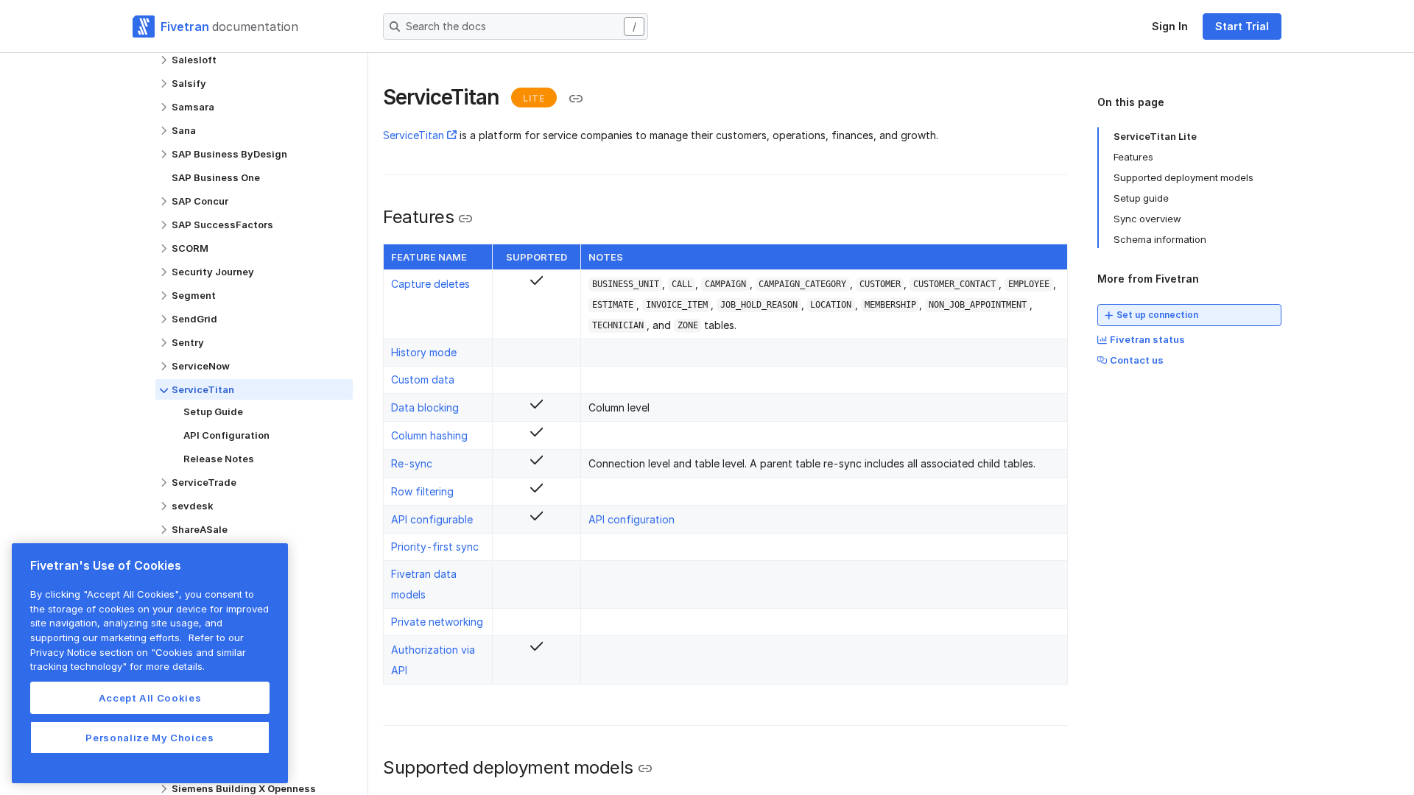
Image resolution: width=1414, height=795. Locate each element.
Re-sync (411, 463)
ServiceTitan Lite (1155, 136)
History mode (424, 352)
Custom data (422, 379)
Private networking (437, 621)
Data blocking (425, 407)
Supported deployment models (1183, 177)
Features (1133, 157)
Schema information (1160, 239)
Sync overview (1147, 219)
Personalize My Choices (149, 737)
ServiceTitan (413, 135)
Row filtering (422, 491)
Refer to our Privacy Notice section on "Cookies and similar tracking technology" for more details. (138, 652)
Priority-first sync (435, 546)
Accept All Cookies (150, 698)
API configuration (631, 519)
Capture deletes (430, 284)
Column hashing (429, 435)
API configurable (432, 519)
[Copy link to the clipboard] (576, 98)
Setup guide (1141, 198)
